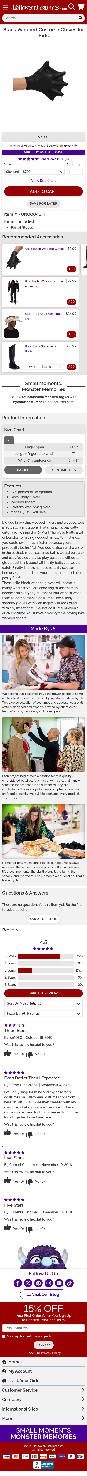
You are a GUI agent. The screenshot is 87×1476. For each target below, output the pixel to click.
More (7, 1418)
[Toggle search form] (71, 7)
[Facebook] (18, 1283)
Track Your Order (24, 1380)
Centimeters (64, 470)
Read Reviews (52, 159)
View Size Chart (43, 181)
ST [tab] (9, 440)
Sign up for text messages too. (31, 1336)
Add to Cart (43, 191)
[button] (81, 7)
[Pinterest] (38, 1283)
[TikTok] (69, 1283)
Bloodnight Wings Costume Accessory (44, 284)
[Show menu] (5, 7)
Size (7, 164)
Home (14, 1361)
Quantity (74, 164)
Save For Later (43, 204)
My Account (20, 1371)
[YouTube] (59, 1283)
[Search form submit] (80, 18)
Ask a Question (44, 919)
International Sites (20, 1409)
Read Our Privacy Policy (43, 1353)
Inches (23, 470)
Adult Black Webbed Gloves (44, 248)
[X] (28, 1283)
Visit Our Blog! (46, 1294)
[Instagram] (49, 1283)
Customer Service (20, 1390)
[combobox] (39, 18)
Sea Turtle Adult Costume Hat (43, 316)
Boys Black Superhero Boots (40, 349)
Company (12, 1399)
